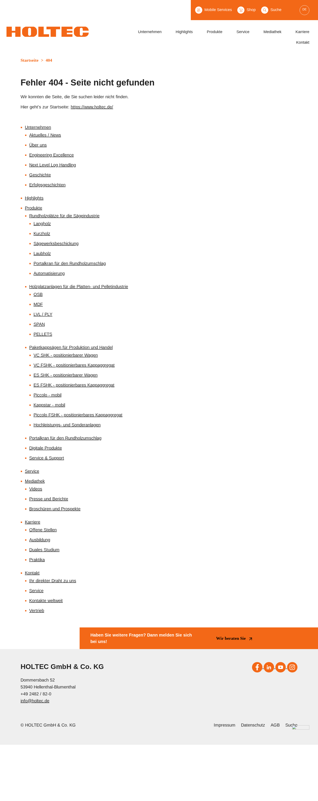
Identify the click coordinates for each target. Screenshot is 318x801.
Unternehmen (150, 32)
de (304, 9)
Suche (275, 10)
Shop (251, 10)
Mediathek (272, 32)
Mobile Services (217, 10)
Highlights (184, 32)
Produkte (214, 32)
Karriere (302, 32)
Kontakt (302, 42)
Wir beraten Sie (231, 638)
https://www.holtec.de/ (92, 107)
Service (242, 32)
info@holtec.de (35, 700)
